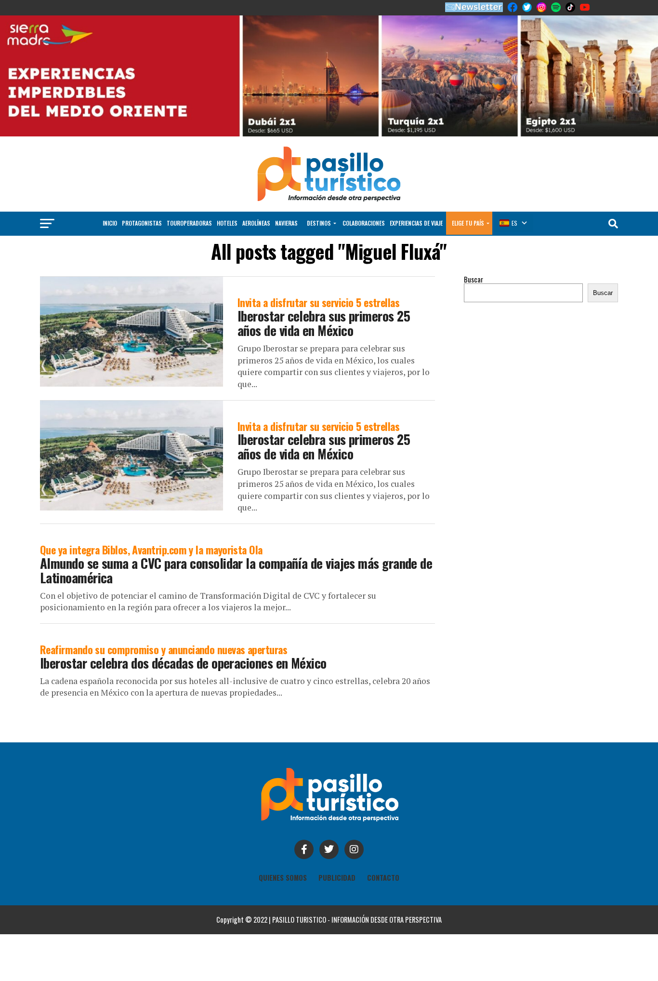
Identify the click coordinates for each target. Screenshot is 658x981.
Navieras (286, 223)
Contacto (383, 878)
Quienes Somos (283, 878)
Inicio (110, 223)
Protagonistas (142, 223)
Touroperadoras (189, 223)
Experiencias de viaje (416, 223)
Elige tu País (468, 223)
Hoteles (227, 223)
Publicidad (336, 878)
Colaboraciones (363, 223)
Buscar (473, 279)
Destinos (319, 223)
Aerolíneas (256, 223)
